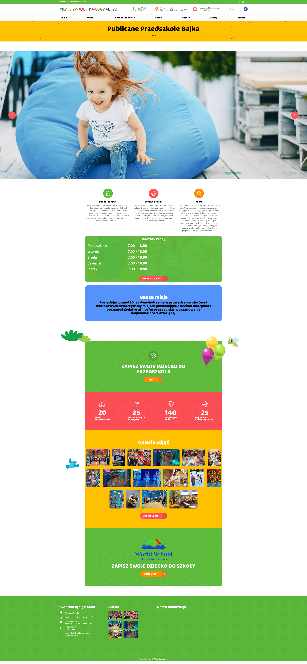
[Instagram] (243, 2)
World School (151, 574)
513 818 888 (143, 10)
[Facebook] (236, 2)
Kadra (158, 18)
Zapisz (151, 379)
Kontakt (241, 18)
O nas (90, 18)
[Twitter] (239, 2)
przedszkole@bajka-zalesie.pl (210, 8)
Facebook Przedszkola (73, 613)
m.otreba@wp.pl (205, 10)
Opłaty (186, 18)
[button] (12, 115)
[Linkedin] (247, 2)
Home (64, 18)
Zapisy (213, 18)
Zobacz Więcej (151, 516)
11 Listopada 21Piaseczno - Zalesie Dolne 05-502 (173, 9)
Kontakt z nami (151, 278)
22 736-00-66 (143, 8)
